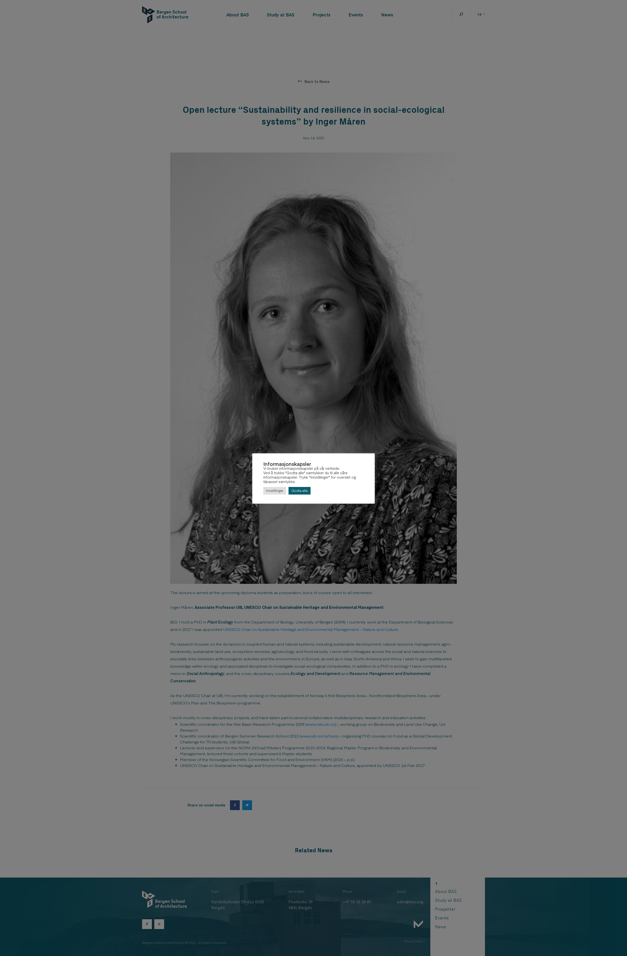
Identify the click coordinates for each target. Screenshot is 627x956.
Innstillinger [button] (274, 490)
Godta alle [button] (299, 490)
